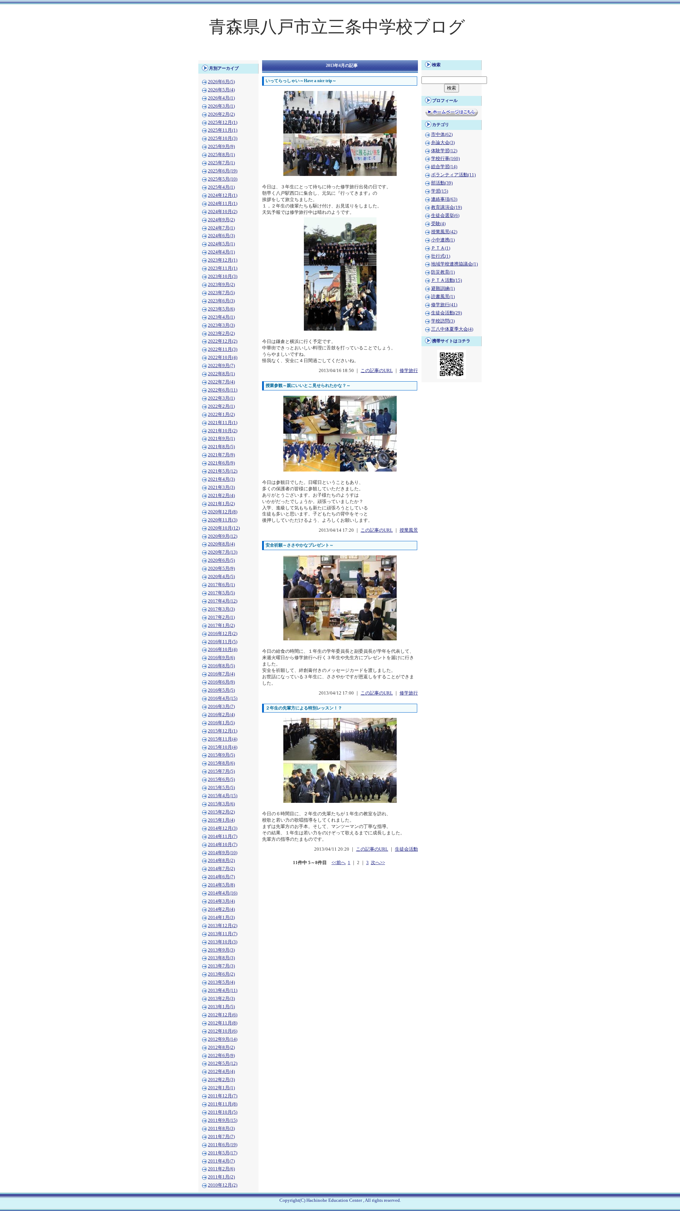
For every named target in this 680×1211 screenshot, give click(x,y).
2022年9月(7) (221, 365)
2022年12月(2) (222, 341)
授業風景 (409, 530)
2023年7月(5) (221, 292)
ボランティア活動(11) (453, 174)
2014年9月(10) (222, 852)
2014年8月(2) (221, 860)
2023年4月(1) (221, 317)
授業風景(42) (444, 231)
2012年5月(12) (222, 1063)
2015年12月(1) (222, 731)
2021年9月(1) (221, 438)
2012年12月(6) (222, 1014)
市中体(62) (442, 134)
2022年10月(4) (222, 357)
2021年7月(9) (221, 454)
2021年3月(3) (221, 487)
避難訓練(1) (443, 288)
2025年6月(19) (222, 170)
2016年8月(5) (221, 665)
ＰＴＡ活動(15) (446, 280)
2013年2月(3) (221, 998)
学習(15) (439, 191)
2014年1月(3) (221, 917)
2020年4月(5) (221, 576)
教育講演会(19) (446, 207)
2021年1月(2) (221, 503)
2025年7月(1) (221, 162)
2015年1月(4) (221, 820)
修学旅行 (409, 370)
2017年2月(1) (221, 617)
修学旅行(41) (444, 304)
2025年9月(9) (221, 146)
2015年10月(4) (222, 747)
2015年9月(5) (221, 755)
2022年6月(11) (222, 390)
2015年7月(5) (221, 771)
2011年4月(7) (221, 1161)
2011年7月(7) (221, 1136)
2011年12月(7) (222, 1095)
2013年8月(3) (221, 957)
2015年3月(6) (221, 803)
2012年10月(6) (222, 1031)
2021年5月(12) (222, 471)
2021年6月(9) (221, 463)
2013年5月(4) (221, 982)
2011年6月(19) (222, 1144)
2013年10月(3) (222, 941)
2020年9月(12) (222, 536)
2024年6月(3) (221, 235)
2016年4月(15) (222, 698)
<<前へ (339, 862)
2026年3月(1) (221, 106)
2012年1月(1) (221, 1087)
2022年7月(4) (221, 381)
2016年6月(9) (221, 682)
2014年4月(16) (222, 893)
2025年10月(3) (222, 138)
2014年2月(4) (221, 909)
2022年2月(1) (221, 406)
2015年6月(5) (221, 779)
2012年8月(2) (221, 1047)
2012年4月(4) (221, 1071)
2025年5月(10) (222, 179)
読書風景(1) (443, 296)
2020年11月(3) (222, 520)
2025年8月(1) (221, 154)
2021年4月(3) (221, 479)
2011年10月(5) (222, 1112)
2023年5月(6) (221, 309)
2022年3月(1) (221, 398)
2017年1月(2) (221, 625)
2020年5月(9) (221, 568)
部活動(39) (442, 183)
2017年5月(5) (221, 592)
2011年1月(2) (221, 1177)
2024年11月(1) (222, 203)
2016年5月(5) (221, 690)
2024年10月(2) (222, 211)
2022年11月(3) (222, 349)
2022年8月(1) (221, 373)
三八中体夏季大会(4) (452, 329)
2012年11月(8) (222, 1023)
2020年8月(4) (221, 544)
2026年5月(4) (221, 89)
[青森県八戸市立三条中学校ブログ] (340, 55)
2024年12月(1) (222, 195)
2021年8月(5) (221, 446)
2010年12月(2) (222, 1185)
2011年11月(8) (222, 1104)
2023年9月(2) (221, 284)
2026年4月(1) (221, 98)
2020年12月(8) (222, 511)
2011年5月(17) (222, 1152)
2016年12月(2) (222, 633)
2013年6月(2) (221, 974)
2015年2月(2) (221, 812)
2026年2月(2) (221, 114)
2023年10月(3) (222, 276)
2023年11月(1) (222, 268)
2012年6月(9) (221, 1055)
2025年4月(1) (221, 187)
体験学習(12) (444, 150)
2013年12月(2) (222, 925)
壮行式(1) (440, 256)
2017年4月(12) (222, 601)
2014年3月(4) (221, 901)
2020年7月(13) (222, 552)
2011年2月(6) (221, 1168)
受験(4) (438, 223)
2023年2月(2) (221, 333)
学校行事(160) (445, 158)
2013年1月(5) (221, 1006)
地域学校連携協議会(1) (454, 264)
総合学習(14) (444, 166)
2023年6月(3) (221, 300)
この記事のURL (377, 370)
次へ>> (378, 862)
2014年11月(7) (222, 836)
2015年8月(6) (221, 763)
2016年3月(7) (221, 706)
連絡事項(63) (444, 199)
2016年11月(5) (222, 641)
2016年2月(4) (221, 714)
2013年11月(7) (222, 933)
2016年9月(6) (221, 657)
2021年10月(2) (222, 430)
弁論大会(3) (443, 142)
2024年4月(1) (221, 252)
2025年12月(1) (222, 122)
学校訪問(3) (443, 321)
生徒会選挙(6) (445, 215)
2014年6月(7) (221, 876)
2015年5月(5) (221, 787)
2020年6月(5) (221, 560)
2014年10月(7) (222, 844)
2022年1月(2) (221, 414)
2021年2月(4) (221, 495)
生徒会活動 (406, 849)
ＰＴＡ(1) (440, 248)
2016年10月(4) (222, 649)
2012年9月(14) (222, 1039)
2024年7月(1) (221, 227)
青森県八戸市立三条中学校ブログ (337, 26)
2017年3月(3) (221, 609)
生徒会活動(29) (446, 312)
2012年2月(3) (221, 1079)
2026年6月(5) (221, 81)
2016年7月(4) (221, 674)
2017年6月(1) (221, 584)
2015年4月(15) (222, 795)
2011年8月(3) (221, 1128)
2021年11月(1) (222, 422)
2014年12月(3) (222, 828)
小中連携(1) (443, 240)
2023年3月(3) (221, 325)
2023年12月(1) (222, 260)
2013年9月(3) (221, 950)
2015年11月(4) (222, 739)
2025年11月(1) (222, 130)
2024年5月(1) (221, 243)
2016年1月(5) (221, 722)
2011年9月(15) (222, 1120)
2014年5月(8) (221, 884)
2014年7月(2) (221, 868)
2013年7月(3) (221, 966)
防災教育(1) (443, 272)
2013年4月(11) (222, 990)
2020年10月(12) (224, 528)
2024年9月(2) (221, 219)
